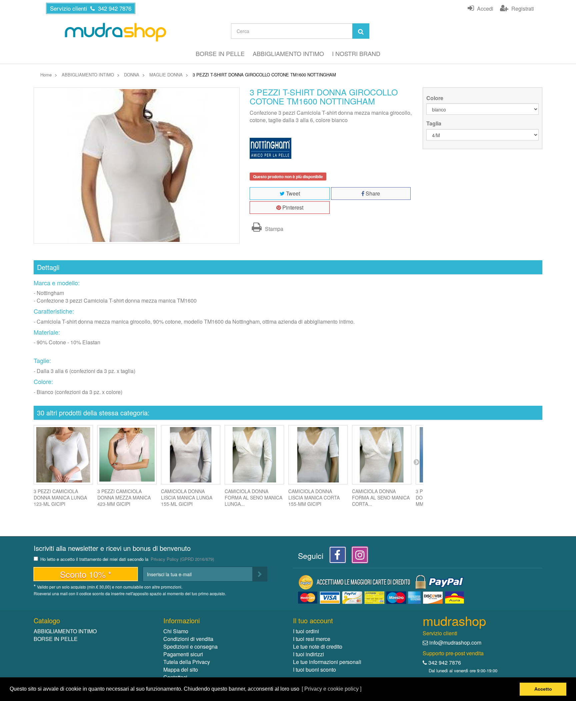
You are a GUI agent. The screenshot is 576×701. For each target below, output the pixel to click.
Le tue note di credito (317, 646)
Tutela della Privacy (186, 662)
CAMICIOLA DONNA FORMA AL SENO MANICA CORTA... (381, 497)
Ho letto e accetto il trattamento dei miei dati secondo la (127, 559)
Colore (435, 98)
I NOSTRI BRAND (356, 53)
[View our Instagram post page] (357, 557)
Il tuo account (313, 620)
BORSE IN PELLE (220, 53)
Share (372, 193)
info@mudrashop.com (455, 642)
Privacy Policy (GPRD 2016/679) (182, 559)
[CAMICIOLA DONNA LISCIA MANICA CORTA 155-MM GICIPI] (318, 454)
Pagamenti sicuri (183, 654)
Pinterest (292, 207)
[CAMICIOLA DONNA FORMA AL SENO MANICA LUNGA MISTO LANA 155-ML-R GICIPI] (254, 454)
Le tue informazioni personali (327, 662)
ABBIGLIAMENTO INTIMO (288, 53)
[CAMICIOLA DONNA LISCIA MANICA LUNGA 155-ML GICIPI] (190, 454)
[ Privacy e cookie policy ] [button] (331, 689)
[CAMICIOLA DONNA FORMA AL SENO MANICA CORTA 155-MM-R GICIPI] (381, 454)
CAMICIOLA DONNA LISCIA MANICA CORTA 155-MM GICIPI (314, 497)
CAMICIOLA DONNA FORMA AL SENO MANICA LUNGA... (253, 497)
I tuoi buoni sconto (314, 669)
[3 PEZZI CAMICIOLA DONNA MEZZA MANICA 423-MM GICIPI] (127, 454)
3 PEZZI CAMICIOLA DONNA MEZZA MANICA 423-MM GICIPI (124, 497)
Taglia (434, 123)
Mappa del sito (180, 669)
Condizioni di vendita (188, 639)
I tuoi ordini (306, 631)
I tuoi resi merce (311, 639)
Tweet (292, 193)
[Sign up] (259, 574)
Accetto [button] (543, 689)
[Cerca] (360, 31)
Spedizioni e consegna (190, 646)
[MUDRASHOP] (115, 32)
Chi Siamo (175, 631)
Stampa (273, 229)
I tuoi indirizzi (308, 654)
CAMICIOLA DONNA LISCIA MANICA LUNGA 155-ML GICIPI (186, 497)
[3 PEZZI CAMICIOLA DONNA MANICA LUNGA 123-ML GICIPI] (63, 454)
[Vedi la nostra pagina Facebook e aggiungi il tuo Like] (336, 557)
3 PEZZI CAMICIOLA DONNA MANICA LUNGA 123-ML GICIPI (60, 497)
